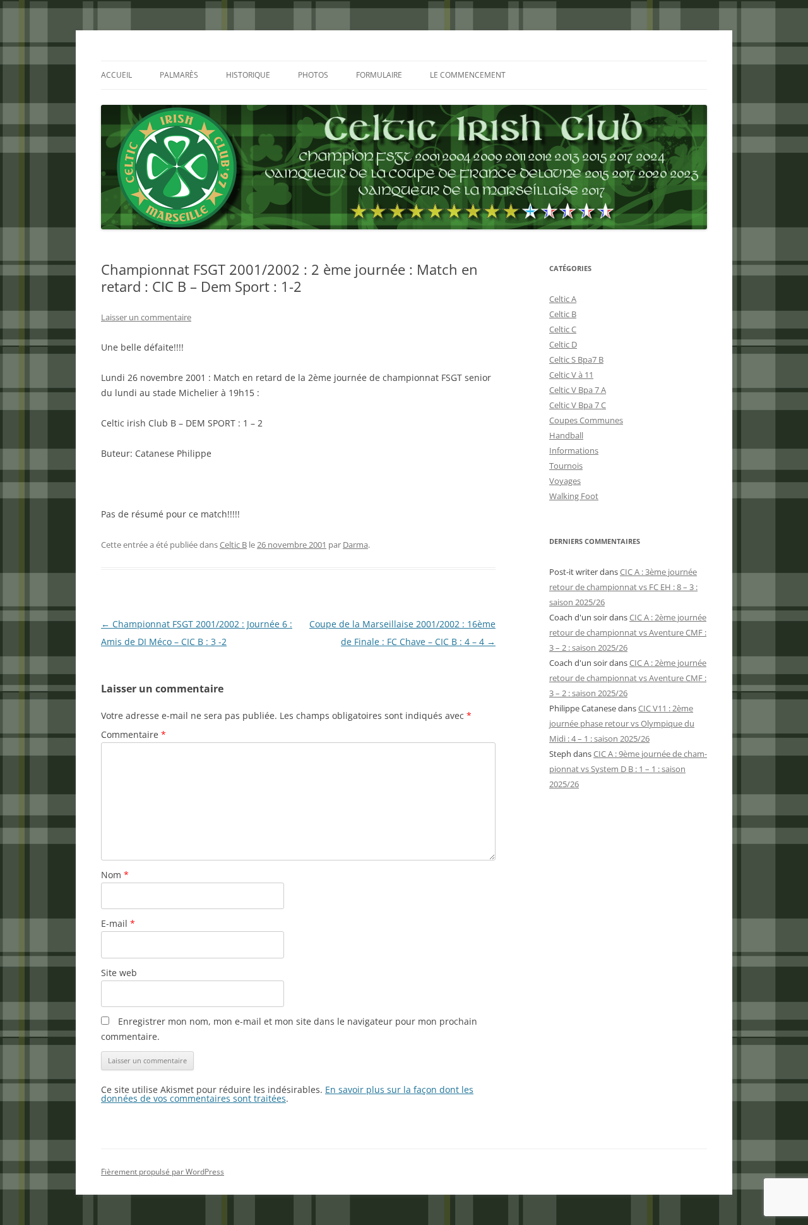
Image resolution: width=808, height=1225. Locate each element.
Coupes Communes (586, 420)
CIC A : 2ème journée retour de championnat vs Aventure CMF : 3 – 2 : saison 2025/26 (627, 632)
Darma (355, 544)
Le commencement (468, 74)
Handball (566, 435)
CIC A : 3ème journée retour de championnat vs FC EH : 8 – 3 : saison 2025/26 (623, 587)
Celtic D (563, 344)
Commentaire (133, 734)
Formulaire (379, 74)
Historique (248, 74)
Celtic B (233, 544)
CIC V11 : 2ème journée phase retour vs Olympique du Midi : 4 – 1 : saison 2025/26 (621, 723)
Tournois (566, 465)
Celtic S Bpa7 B (576, 359)
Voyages (565, 480)
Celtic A (562, 299)
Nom (115, 875)
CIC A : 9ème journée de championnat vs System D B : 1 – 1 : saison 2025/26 (628, 769)
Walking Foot (573, 496)
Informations (573, 450)
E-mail (118, 923)
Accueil (116, 74)
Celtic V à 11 (571, 374)
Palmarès (179, 74)
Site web (119, 973)
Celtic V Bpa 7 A (577, 389)
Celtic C (562, 329)
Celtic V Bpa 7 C (577, 405)
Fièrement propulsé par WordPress (162, 1171)
